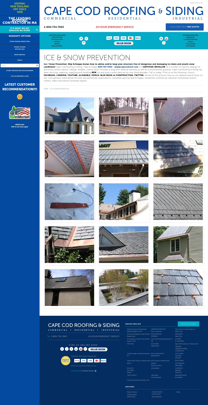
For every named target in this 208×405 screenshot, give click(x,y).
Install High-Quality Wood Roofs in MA (138, 380)
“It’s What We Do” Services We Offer (18, 29)
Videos (19, 60)
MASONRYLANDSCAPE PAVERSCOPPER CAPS (181, 349)
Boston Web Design (76, 370)
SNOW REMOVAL (19, 54)
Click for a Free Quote (188, 324)
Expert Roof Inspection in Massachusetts (186, 344)
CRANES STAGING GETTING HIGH (19, 48)
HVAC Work (130, 344)
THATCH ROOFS (131, 375)
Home (46, 89)
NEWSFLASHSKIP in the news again (19, 126)
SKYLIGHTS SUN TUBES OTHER (130, 370)
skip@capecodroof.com (126, 67)
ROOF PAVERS (179, 360)
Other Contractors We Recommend (19, 70)
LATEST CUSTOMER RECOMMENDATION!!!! (19, 87)
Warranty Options (20, 36)
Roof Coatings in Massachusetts (160, 360)
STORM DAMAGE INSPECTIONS (20, 41)
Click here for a (184, 27)
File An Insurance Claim (20, 76)
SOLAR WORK (155, 368)
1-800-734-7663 (54, 27)
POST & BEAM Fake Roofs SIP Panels (179, 356)
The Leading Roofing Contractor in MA (20, 20)
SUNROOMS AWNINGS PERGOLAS (178, 370)
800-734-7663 (105, 67)
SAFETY (129, 363)
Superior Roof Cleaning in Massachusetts (138, 360)
